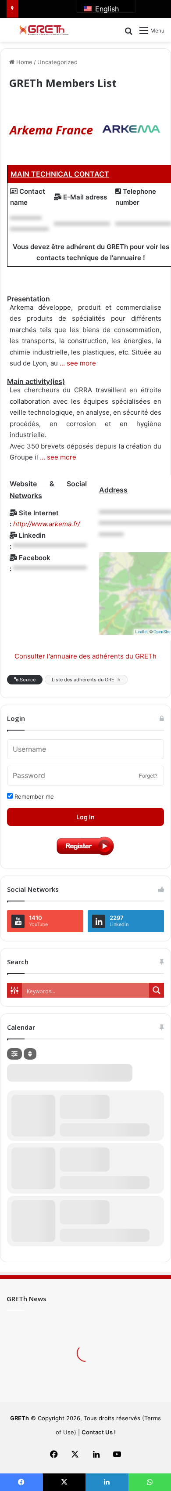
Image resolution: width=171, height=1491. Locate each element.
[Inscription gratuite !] (85, 854)
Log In (85, 817)
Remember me (33, 796)
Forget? (148, 775)
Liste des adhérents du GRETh (86, 680)
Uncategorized (57, 61)
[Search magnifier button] (156, 990)
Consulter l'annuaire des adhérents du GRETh (85, 656)
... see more (77, 363)
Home (23, 61)
